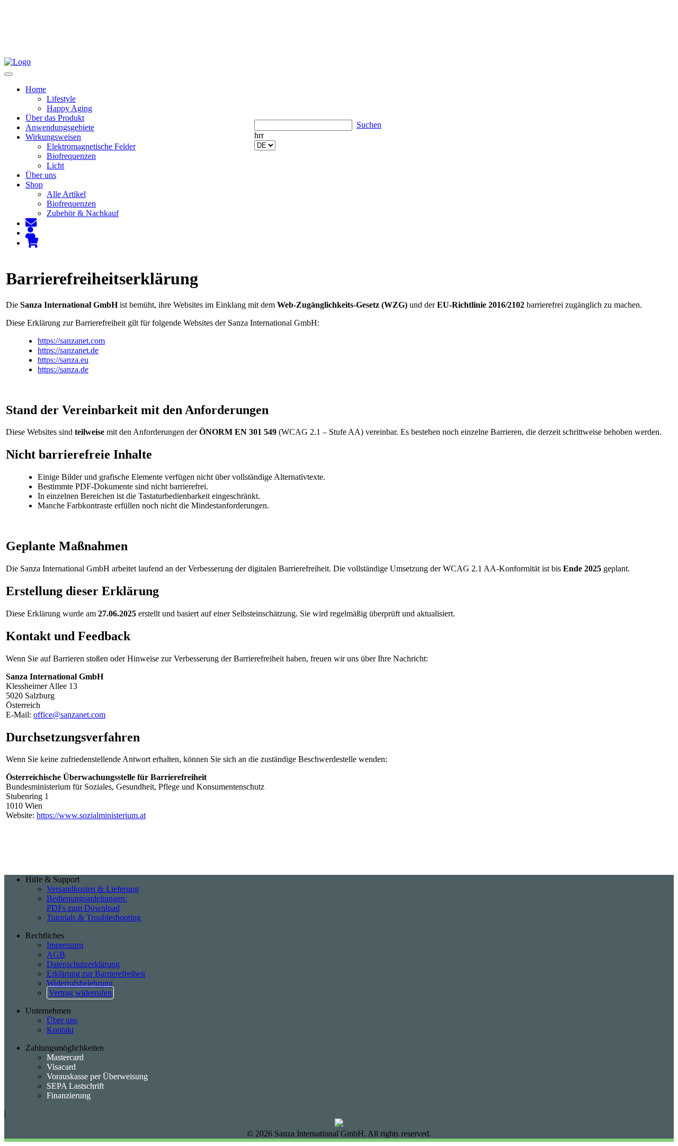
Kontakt (60, 1029)
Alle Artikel (66, 194)
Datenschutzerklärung (83, 964)
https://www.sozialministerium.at (91, 815)
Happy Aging (69, 108)
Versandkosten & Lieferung (93, 888)
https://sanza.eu (63, 359)
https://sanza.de (63, 369)
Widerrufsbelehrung (80, 983)
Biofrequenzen (71, 155)
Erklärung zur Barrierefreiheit (96, 973)
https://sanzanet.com (71, 340)
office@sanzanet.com (69, 714)
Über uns (62, 1020)
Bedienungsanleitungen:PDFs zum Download (87, 903)
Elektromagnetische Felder (91, 146)
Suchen (368, 124)
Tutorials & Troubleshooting (94, 917)
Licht (55, 165)
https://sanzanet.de (68, 350)
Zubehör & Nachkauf (83, 213)
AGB (56, 954)
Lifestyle (61, 98)
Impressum (65, 945)
